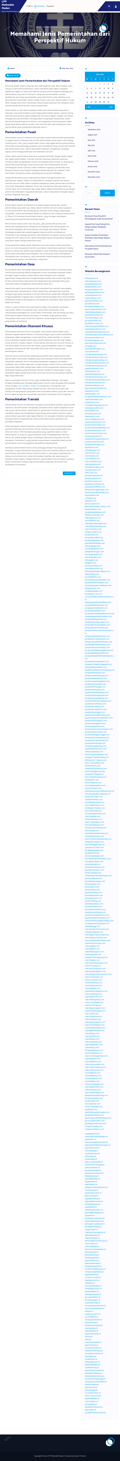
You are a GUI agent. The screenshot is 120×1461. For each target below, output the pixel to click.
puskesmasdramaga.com (95, 743)
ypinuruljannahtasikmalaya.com (98, 1118)
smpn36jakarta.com (93, 1061)
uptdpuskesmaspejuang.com (97, 439)
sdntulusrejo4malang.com (96, 827)
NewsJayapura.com (93, 518)
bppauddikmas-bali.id (94, 1201)
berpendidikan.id (92, 1291)
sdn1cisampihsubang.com (96, 777)
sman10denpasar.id (93, 1342)
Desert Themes (80, 1456)
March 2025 (92, 156)
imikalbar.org (90, 498)
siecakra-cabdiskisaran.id (95, 1269)
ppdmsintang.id (91, 1345)
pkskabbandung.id (92, 1204)
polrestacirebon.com (93, 906)
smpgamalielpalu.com (94, 932)
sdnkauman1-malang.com (96, 760)
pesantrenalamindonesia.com (97, 918)
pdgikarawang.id (92, 1274)
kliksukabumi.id (91, 278)
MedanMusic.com (92, 416)
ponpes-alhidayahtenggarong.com (99, 650)
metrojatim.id (90, 1356)
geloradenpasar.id (92, 1235)
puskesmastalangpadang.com (97, 427)
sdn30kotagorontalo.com (95, 813)
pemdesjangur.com (93, 546)
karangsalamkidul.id (93, 1319)
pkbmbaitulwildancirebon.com (97, 506)
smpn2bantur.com (92, 458)
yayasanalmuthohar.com (95, 487)
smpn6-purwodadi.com (94, 1064)
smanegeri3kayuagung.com (96, 405)
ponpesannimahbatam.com (96, 608)
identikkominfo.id (92, 1280)
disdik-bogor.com (92, 1101)
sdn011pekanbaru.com (94, 822)
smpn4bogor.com (92, 1039)
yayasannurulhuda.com (94, 484)
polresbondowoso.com (94, 870)
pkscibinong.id (91, 1387)
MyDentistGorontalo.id (94, 1370)
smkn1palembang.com (94, 1092)
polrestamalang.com (93, 892)
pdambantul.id (91, 1184)
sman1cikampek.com (94, 1106)
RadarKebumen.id (92, 1362)
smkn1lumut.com (92, 453)
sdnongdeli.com (91, 560)
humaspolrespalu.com (94, 861)
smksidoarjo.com (92, 1047)
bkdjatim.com (90, 501)
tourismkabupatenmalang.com (97, 940)
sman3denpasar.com (93, 985)
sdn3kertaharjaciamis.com (96, 749)
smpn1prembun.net (93, 529)
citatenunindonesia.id (94, 1350)
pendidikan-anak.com (94, 323)
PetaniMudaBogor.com (94, 385)
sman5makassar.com (93, 982)
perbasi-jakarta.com (93, 478)
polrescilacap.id (91, 1322)
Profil (29, 6)
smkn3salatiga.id (92, 1246)
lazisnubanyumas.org (94, 568)
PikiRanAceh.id (91, 1359)
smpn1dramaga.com (93, 994)
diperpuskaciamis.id (93, 1193)
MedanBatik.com (92, 410)
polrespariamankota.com (95, 909)
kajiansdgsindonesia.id (94, 1221)
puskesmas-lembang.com (95, 703)
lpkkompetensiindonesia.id (96, 1240)
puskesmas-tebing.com (94, 706)
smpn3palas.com (92, 456)
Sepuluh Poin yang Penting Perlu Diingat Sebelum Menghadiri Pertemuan (97, 227)
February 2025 (93, 161)
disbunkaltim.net (92, 495)
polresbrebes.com (92, 889)
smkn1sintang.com (93, 965)
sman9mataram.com (93, 1078)
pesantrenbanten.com (94, 1098)
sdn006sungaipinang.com (95, 746)
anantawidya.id (91, 1328)
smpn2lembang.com (93, 1042)
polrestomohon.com (93, 898)
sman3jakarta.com (92, 1073)
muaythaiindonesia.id (94, 1353)
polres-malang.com (93, 901)
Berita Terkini (39, 6)
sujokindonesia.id (92, 1153)
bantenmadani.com (93, 509)
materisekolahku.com (94, 399)
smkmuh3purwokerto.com (96, 937)
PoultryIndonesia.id (93, 1348)
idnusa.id (88, 1336)
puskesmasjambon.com (95, 726)
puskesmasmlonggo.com (95, 687)
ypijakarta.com (91, 1109)
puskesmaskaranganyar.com (96, 695)
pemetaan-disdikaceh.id (95, 1224)
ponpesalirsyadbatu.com (95, 610)
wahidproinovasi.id (93, 1294)
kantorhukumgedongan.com (97, 489)
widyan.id (89, 1311)
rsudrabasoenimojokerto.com (97, 923)
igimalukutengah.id (93, 1170)
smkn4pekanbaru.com (94, 1087)
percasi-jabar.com (92, 503)
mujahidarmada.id (92, 1302)
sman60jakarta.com (93, 1075)
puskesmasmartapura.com (96, 720)
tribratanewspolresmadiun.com (98, 858)
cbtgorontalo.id (91, 1229)
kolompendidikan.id (93, 1286)
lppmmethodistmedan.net (95, 388)
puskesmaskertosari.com (95, 422)
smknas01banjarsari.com (95, 968)
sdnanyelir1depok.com (94, 774)
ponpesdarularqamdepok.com (97, 625)
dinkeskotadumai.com (94, 1050)
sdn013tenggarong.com (95, 771)
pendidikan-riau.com (93, 594)
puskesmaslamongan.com (96, 732)
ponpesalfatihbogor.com (95, 672)
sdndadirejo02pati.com (94, 836)
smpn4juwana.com (93, 464)
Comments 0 (69, 473)
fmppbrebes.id (91, 1181)
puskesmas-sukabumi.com (96, 709)
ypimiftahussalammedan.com (97, 1112)
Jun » (111, 107)
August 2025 (92, 134)
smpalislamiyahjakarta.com (96, 991)
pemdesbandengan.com (95, 543)
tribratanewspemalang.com (96, 360)
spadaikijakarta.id (92, 1133)
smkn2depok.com (92, 946)
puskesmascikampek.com (95, 684)
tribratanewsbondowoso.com (97, 363)
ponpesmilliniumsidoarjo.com (97, 647)
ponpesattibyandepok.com (96, 667)
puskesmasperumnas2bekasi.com (99, 729)
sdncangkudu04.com (93, 554)
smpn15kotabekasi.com (95, 1025)
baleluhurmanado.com (94, 515)
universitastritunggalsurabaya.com (99, 920)
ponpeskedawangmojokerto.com (98, 616)
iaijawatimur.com (92, 391)
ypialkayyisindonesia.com (95, 1123)
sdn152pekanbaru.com (94, 805)
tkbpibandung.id (92, 1176)
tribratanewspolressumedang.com (99, 334)
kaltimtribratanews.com (95, 374)
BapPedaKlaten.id (92, 1398)
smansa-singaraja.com (94, 1084)
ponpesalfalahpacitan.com (96, 619)
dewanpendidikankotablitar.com (98, 602)
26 (87, 102)
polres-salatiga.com (93, 872)
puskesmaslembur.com (94, 441)
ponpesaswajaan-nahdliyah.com (98, 585)
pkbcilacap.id (90, 1156)
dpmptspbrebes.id (92, 1179)
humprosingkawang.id (94, 1271)
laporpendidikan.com (94, 301)
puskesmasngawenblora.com (97, 915)
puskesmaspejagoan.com (95, 723)
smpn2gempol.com (93, 281)
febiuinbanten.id (91, 1252)
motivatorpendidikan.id (94, 1308)
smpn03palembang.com (95, 1027)
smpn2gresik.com (92, 1036)
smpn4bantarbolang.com (95, 526)
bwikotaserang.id (92, 1255)
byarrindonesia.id (92, 1148)
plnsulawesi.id (91, 1404)
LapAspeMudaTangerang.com (97, 332)
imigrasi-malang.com (94, 1126)
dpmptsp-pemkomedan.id (95, 1381)
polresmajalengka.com (94, 856)
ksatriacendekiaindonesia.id (96, 1142)
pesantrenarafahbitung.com (96, 1095)
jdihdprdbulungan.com (94, 551)
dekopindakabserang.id (94, 1376)
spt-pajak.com (91, 346)
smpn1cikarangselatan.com (96, 1056)
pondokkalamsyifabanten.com (97, 579)
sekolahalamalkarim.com (95, 329)
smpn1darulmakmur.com (95, 1067)
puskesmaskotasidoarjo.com (97, 692)
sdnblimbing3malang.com (96, 768)
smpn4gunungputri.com (95, 1008)
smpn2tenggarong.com (94, 419)
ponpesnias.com (91, 534)
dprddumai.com (91, 447)
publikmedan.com (92, 394)
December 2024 (94, 171)
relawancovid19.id (92, 1314)
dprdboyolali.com (92, 853)
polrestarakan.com (92, 884)
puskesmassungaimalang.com (97, 715)
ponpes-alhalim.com (93, 532)
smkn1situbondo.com (94, 977)
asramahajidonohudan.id (95, 1305)
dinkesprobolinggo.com (95, 444)
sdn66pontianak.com (93, 799)
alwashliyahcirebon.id (94, 1210)
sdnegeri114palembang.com (97, 757)
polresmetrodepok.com (94, 337)
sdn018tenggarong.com (95, 844)
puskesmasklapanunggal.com (97, 734)
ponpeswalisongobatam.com (97, 661)
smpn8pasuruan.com (94, 996)
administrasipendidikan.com (96, 326)
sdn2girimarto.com (93, 470)
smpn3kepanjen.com (93, 1044)
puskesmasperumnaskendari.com (99, 718)
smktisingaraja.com (93, 954)
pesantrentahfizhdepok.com (96, 582)
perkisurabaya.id (92, 1384)
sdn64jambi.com (92, 780)
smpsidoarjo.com (92, 1033)
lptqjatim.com (90, 563)
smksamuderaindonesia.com (97, 929)
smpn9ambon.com (93, 1058)
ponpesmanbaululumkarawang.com (100, 670)
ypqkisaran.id (90, 1139)
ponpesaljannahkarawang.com (97, 644)
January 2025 (92, 166)
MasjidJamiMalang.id (93, 1373)
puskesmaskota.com (93, 436)
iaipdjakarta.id (91, 1207)
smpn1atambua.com (93, 461)
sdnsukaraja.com (92, 830)
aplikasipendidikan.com (94, 292)
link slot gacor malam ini (29, 386)
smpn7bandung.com (93, 1016)
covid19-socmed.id (93, 1277)
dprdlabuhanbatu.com (94, 850)
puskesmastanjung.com (95, 689)
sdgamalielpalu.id (92, 1238)
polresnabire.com (92, 887)
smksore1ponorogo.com (95, 943)
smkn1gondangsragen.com (96, 963)
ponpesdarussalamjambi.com (97, 639)
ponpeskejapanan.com (94, 540)
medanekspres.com (93, 413)
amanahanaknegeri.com (95, 348)
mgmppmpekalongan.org (95, 523)
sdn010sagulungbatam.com (96, 754)
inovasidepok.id (91, 1317)
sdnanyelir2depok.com (94, 841)
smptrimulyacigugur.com (95, 1011)
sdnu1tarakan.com (92, 816)
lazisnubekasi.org (92, 520)
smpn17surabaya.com (94, 1002)
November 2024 (94, 177)
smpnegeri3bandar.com (95, 1030)
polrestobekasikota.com (95, 867)
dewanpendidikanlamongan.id (97, 1145)
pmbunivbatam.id (92, 1167)
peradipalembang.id (93, 1226)
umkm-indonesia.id (93, 1395)
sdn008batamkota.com (94, 802)
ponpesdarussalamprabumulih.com (99, 613)
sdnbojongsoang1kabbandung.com (99, 791)
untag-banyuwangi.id (94, 1325)
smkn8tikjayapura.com (94, 951)
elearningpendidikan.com (95, 309)
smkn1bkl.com (91, 472)
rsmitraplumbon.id (93, 1393)
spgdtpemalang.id (92, 1198)
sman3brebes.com (92, 988)
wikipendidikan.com (93, 295)
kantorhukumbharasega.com (97, 492)
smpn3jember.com (92, 1103)
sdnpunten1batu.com (94, 796)
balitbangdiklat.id (92, 1257)
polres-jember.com (92, 864)
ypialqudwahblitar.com (94, 1115)
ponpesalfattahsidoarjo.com (96, 605)
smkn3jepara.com (92, 949)
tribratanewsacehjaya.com (96, 354)
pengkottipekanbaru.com (95, 512)
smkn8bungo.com (92, 450)
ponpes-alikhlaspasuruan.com (97, 636)
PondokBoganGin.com (94, 548)
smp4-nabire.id (91, 1243)
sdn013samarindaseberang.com (98, 839)
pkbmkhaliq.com (92, 574)
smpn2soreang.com (93, 1005)
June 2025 (91, 140)
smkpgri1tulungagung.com (96, 957)
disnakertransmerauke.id (95, 1412)
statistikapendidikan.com (95, 312)
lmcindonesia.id (91, 1190)
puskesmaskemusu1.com (95, 430)
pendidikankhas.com (93, 284)
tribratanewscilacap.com (95, 382)
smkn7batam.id (91, 1401)
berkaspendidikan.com (94, 306)
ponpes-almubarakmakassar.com (98, 641)
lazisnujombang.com (93, 565)
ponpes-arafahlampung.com (96, 675)
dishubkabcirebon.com (94, 467)
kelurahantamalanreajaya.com (97, 571)
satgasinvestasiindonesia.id (96, 1187)
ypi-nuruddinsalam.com (95, 1120)
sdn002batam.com (92, 765)
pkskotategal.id (91, 1390)
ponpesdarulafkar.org (94, 537)
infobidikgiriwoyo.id (93, 1288)
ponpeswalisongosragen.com (97, 622)
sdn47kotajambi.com (93, 1053)
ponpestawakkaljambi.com (96, 678)
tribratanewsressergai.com (96, 377)
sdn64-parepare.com (93, 819)
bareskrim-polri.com (93, 481)
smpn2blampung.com (94, 1070)
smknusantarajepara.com (95, 971)
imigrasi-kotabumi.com (94, 1129)
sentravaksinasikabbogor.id (96, 1136)
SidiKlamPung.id (91, 1367)
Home (38, 27)
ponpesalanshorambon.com (96, 627)
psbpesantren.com (92, 588)
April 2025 (91, 150)
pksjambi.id (90, 1215)
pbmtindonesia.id (92, 1260)
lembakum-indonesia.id (94, 1218)
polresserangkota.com (94, 340)
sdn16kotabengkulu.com (95, 785)
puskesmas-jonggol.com (95, 712)
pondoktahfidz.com (93, 577)
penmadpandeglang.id (94, 1212)
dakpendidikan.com (93, 286)
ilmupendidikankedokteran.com (98, 396)
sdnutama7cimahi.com (94, 847)
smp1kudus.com (92, 1013)
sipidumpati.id (91, 1159)
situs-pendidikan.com (94, 317)
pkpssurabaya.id (91, 1195)
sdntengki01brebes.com (95, 808)
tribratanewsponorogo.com (96, 357)
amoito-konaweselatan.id (95, 1249)
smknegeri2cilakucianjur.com (97, 934)
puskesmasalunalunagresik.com (98, 701)
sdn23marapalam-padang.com (97, 794)
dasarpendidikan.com (94, 289)
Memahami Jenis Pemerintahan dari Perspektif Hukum (63, 27)
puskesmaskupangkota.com (96, 698)
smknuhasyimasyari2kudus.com (98, 974)
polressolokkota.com (93, 878)
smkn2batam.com (92, 960)
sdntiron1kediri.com (93, 788)
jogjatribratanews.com (94, 368)
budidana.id (90, 1283)
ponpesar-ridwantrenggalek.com (98, 664)
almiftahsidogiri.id (92, 1300)
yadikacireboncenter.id (94, 1173)
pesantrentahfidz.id (93, 1333)
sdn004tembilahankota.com (96, 833)
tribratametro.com (92, 371)
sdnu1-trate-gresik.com (94, 763)
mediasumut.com (92, 402)
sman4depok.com (92, 1081)
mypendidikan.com (93, 298)
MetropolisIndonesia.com (95, 343)
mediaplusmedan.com (94, 408)
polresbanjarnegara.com (95, 881)
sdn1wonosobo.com (93, 811)
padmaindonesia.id (93, 1263)
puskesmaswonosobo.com (96, 433)
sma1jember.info (92, 351)
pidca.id (88, 1339)
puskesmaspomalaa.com (95, 425)
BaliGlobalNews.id (92, 1364)
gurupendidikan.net (93, 320)
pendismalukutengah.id (94, 1164)
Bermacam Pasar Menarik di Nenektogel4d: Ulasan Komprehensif (99, 217)
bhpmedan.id (90, 1410)
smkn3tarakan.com (93, 1089)
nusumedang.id (91, 1150)
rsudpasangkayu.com (94, 591)
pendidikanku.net (92, 303)
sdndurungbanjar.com (94, 751)
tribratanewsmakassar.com (96, 365)
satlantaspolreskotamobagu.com (98, 875)
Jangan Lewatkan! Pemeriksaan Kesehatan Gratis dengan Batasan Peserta (97, 238)
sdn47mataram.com (93, 782)
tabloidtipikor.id (91, 1331)
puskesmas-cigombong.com (96, 740)
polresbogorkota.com (94, 895)
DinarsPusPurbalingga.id (95, 1379)
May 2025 (91, 145)
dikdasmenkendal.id (93, 1266)
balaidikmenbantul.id (93, 1407)
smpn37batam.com (93, 1019)
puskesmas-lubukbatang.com (97, 737)
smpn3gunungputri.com (95, 1022)
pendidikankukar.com (94, 315)
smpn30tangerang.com (94, 999)
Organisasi (50, 6)
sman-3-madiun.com (93, 980)
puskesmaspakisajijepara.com (97, 681)
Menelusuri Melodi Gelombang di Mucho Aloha (97, 255)
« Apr (88, 107)
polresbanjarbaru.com (94, 903)
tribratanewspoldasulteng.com (97, 379)
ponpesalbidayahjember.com (97, 653)
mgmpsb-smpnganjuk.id (95, 1232)
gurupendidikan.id (92, 1297)
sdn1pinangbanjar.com (94, 825)
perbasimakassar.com (94, 475)
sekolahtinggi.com (92, 926)
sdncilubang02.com (93, 557)
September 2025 (94, 129)
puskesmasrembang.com (95, 912)
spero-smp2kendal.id (93, 1162)
